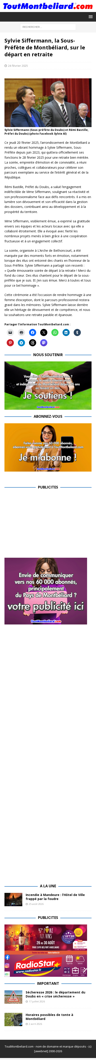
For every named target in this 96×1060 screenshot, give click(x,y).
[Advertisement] (41, 525)
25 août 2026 (36, 904)
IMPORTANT (48, 983)
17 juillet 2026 (37, 1001)
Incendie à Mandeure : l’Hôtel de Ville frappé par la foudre (55, 897)
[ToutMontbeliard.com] (48, 9)
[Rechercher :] (48, 26)
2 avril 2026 (35, 1024)
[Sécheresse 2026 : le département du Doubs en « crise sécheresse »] (13, 997)
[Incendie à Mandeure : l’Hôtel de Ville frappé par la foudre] (13, 899)
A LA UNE (48, 886)
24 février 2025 (18, 66)
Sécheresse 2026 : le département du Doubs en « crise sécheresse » (55, 994)
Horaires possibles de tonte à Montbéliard (49, 1017)
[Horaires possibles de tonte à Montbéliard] (13, 1019)
